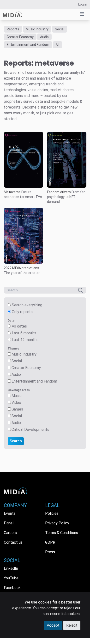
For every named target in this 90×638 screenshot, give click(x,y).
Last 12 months (25, 339)
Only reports (22, 311)
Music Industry (37, 29)
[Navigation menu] (82, 14)
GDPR (50, 542)
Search (16, 441)
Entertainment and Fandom (28, 45)
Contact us (13, 542)
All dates (19, 326)
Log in (82, 4)
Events (10, 513)
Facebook (12, 587)
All (57, 45)
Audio (44, 37)
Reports (13, 29)
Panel (8, 523)
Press (50, 552)
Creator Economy (20, 37)
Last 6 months (24, 333)
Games (17, 409)
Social (59, 29)
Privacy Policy (57, 523)
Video (16, 402)
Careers (10, 532)
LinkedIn (11, 568)
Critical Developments (30, 429)
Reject (72, 625)
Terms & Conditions (61, 532)
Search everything (27, 305)
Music (17, 395)
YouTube (11, 578)
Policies (52, 513)
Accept (53, 625)
